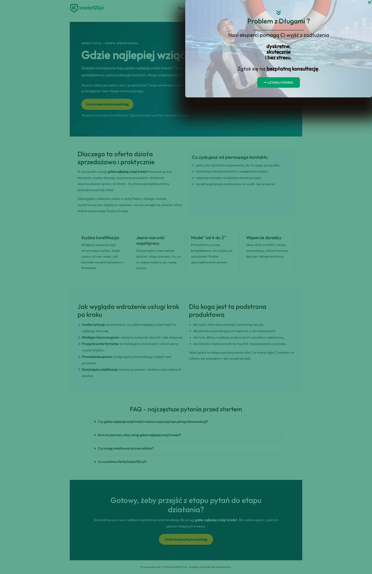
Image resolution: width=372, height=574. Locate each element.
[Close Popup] (369, 2)
